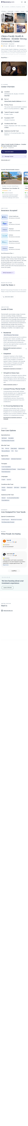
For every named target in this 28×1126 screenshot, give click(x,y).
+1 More (6, 127)
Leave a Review (8, 587)
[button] (25, 2)
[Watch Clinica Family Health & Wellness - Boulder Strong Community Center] (14, 68)
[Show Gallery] (23, 30)
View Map (6, 95)
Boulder (22, 11)
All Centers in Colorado (14, 218)
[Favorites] (21, 2)
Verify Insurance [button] (7, 272)
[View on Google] (4, 541)
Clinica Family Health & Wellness (12, 101)
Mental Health (10, 11)
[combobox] (14, 7)
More (22, 108)
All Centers (3, 11)
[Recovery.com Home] (7, 2)
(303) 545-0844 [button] (9, 296)
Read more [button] (5, 565)
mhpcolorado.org (5, 160)
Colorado (17, 11)
